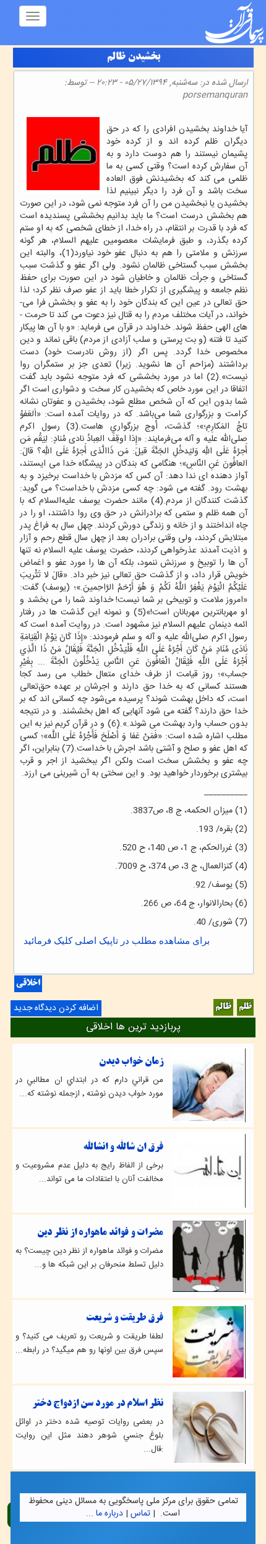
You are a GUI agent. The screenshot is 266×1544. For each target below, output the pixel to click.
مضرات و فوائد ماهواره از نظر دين (100, 1233)
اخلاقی (28, 983)
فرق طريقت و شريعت (124, 1318)
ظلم (245, 1007)
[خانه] (234, 23)
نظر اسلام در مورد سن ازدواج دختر (97, 1403)
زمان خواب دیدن (131, 1062)
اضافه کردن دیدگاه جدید (56, 1008)
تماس (140, 1513)
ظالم (223, 1007)
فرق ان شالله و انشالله (123, 1147)
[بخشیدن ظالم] (243, 116)
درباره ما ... (104, 1513)
